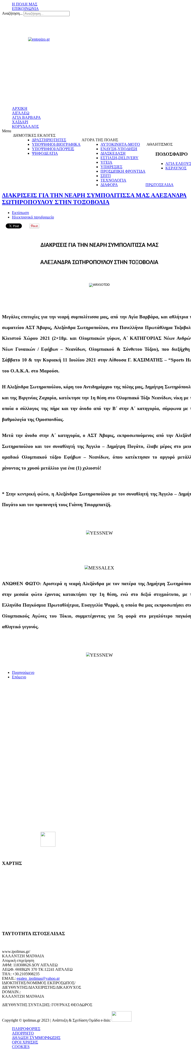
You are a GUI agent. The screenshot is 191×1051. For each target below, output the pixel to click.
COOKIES (21, 1047)
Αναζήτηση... (12, 13)
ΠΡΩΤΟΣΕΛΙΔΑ (159, 185)
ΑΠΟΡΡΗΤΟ (23, 1033)
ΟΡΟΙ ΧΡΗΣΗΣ (25, 1042)
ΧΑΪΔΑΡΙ (20, 122)
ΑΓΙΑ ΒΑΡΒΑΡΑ (26, 117)
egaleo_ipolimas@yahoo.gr (38, 978)
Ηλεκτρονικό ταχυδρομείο (33, 217)
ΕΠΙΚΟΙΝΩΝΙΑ (25, 8)
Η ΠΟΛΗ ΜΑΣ (24, 4)
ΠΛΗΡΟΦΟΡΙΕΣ (26, 1029)
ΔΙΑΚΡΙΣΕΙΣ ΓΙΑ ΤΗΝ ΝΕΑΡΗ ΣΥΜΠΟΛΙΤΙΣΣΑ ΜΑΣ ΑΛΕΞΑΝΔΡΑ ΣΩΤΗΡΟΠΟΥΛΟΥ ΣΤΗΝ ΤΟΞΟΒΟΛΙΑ (94, 198)
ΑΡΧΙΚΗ (19, 108)
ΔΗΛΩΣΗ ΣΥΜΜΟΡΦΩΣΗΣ (36, 1038)
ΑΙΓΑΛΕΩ (20, 113)
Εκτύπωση (20, 212)
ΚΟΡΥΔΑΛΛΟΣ (25, 126)
